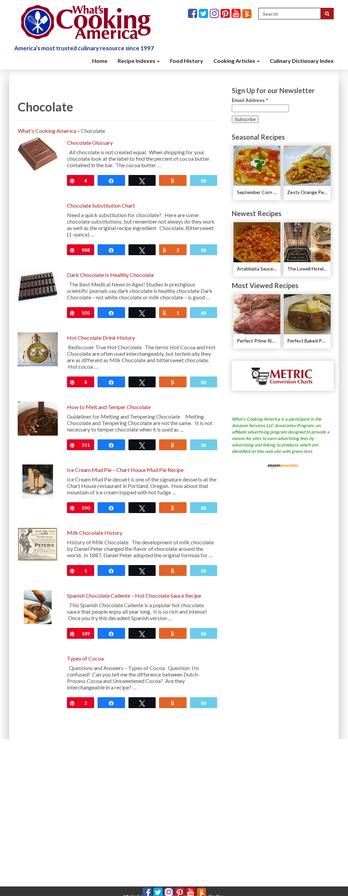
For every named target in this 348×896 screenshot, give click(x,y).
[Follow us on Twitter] (204, 13)
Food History (186, 60)
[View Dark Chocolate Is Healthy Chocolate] (38, 285)
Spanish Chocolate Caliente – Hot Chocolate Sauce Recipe (134, 595)
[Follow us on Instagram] (215, 13)
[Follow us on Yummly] (246, 13)
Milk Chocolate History (94, 532)
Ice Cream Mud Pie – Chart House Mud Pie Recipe (125, 470)
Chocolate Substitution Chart (101, 205)
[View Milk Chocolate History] (38, 543)
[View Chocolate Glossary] (38, 153)
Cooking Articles (234, 60)
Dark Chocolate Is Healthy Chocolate (110, 274)
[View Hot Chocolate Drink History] (38, 348)
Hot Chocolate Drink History (101, 337)
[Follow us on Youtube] (236, 13)
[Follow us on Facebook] (193, 13)
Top (332, 880)
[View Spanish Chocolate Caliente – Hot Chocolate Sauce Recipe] (37, 606)
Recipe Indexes (137, 60)
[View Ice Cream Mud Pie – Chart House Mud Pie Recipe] (37, 480)
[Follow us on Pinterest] (226, 13)
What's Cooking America (47, 130)
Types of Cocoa (85, 658)
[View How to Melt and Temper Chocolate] (38, 418)
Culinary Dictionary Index (302, 60)
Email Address (250, 100)
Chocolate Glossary (90, 142)
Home (99, 60)
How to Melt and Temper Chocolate (109, 407)
